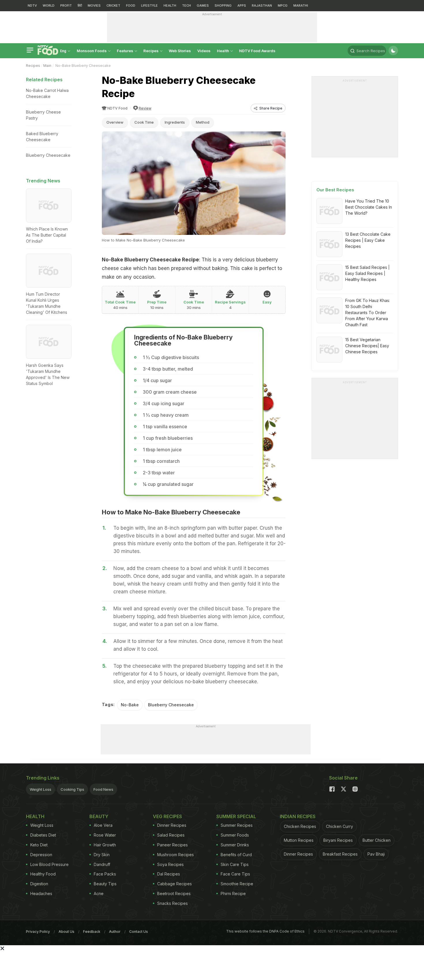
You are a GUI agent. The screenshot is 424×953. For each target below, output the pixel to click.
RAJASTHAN (262, 5)
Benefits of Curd (236, 854)
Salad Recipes (171, 835)
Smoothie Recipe (237, 883)
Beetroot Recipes (174, 893)
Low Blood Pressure (49, 864)
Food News (103, 789)
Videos (204, 50)
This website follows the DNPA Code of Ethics (265, 931)
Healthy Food (43, 873)
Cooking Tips (72, 789)
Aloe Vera (103, 825)
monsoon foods (92, 50)
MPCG (283, 5)
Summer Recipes (237, 825)
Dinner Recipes (171, 825)
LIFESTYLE (149, 5)
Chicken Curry (339, 826)
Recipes (151, 50)
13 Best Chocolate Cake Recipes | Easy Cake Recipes (368, 240)
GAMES (203, 5)
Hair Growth (105, 844)
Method (202, 122)
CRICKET (113, 5)
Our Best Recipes (335, 190)
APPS (241, 5)
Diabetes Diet (43, 835)
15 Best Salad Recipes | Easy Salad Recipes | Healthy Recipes (367, 273)
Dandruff (102, 864)
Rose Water (105, 835)
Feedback (91, 931)
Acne (99, 893)
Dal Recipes (168, 873)
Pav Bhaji (376, 854)
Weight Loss (40, 789)
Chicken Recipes (300, 826)
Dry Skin (102, 854)
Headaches (41, 893)
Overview (114, 122)
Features (125, 50)
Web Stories (180, 50)
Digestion (39, 883)
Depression (41, 854)
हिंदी (80, 5)
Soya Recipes (170, 864)
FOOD (130, 5)
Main (47, 65)
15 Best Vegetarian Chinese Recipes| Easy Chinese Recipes (367, 345)
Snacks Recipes (172, 903)
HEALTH (170, 5)
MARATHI (300, 5)
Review (145, 108)
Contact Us (138, 931)
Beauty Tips (105, 883)
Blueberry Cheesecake (171, 704)
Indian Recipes (298, 816)
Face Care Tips (235, 873)
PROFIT (66, 5)
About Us (66, 931)
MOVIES (94, 5)
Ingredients (175, 122)
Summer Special (236, 816)
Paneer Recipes (172, 844)
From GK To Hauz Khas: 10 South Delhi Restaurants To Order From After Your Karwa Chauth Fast (367, 312)
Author (115, 931)
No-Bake (130, 704)
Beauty (98, 816)
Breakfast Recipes (340, 854)
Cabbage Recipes (174, 883)
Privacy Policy (38, 931)
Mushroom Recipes (175, 854)
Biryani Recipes (338, 840)
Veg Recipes (167, 816)
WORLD (49, 5)
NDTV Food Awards (257, 50)
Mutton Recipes (299, 840)
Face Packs (105, 873)
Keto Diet (39, 844)
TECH (186, 5)
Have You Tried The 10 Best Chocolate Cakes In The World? (368, 207)
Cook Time (144, 122)
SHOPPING (223, 5)
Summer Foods (235, 835)
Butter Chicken (377, 840)
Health (223, 50)
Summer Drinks (235, 844)
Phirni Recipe (233, 893)
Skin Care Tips (235, 864)
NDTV (32, 5)
